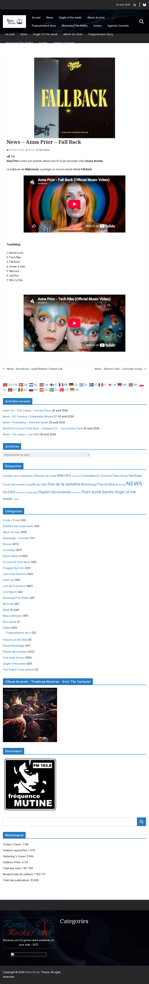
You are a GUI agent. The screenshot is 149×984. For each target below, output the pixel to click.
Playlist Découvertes (54, 492)
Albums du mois (45, 476)
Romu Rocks (32, 972)
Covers (76, 476)
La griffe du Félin (36, 484)
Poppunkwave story (44, 25)
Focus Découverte (14, 484)
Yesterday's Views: (15, 856)
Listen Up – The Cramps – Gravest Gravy (27, 410)
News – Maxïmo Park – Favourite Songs (118, 368)
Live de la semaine (14, 585)
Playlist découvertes (15, 651)
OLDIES (9, 492)
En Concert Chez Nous (112, 476)
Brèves (7, 544)
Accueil (36, 17)
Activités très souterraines (18, 475)
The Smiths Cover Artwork (18, 669)
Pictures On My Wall (26, 492)
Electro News (11, 556)
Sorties (97, 25)
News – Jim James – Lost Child (21, 434)
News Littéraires (12, 615)
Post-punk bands (97, 491)
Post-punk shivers (14, 657)
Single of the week (70, 17)
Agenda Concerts (118, 25)
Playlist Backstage (14, 645)
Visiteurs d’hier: (12, 862)
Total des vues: (12, 868)
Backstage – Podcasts (16, 538)
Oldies (7, 627)
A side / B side (11, 520)
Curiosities (88, 476)
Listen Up (8, 579)
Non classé (9, 621)
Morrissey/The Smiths (75, 25)
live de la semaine (64, 484)
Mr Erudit (120, 484)
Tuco (16, 499)
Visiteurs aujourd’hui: (15, 850)
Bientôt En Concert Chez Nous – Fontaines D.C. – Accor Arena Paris (43, 428)
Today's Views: (12, 844)
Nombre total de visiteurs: (18, 874)
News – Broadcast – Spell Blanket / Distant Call (34, 368)
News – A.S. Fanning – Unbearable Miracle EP (30, 416)
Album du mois (96, 17)
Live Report (10, 591)
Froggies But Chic (13, 568)
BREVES (64, 475)
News (49, 17)
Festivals (135, 476)
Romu (31, 149)
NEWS (134, 483)
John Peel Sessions (15, 573)
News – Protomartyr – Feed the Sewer (25, 422)
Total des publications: (17, 880)
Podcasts (76, 492)
